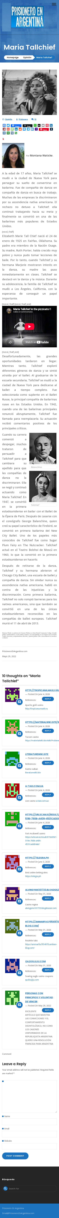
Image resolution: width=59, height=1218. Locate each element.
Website (8, 1140)
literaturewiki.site (36, 754)
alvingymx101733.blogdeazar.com (41, 908)
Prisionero (23, 119)
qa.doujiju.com (35, 961)
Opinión (27, 57)
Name (7, 1116)
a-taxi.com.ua (34, 786)
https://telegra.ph (37, 857)
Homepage (13, 57)
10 (35, 119)
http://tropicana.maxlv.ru (36, 708)
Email (6, 1128)
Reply (48, 699)
